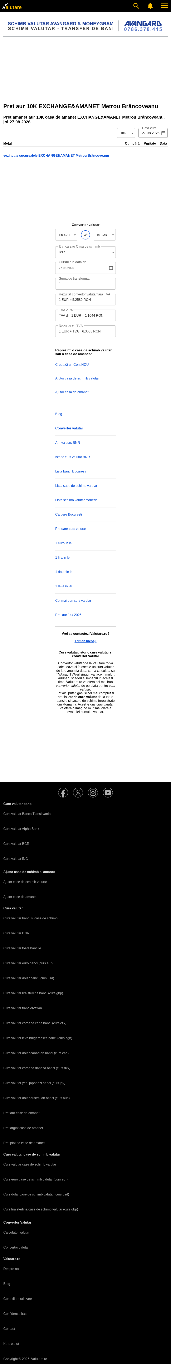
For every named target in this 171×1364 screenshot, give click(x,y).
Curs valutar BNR (16, 933)
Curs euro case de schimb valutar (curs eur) (35, 1179)
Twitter (78, 793)
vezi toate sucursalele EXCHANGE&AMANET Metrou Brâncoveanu (56, 155)
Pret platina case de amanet (24, 1143)
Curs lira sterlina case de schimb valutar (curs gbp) (40, 1209)
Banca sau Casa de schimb (79, 246)
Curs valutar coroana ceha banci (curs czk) (34, 1023)
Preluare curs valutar (70, 529)
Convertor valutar (16, 1247)
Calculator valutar (16, 1232)
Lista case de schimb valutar (76, 485)
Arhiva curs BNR (67, 442)
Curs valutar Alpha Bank (21, 829)
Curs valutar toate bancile (22, 948)
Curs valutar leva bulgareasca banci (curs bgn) (37, 1038)
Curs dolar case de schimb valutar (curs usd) (36, 1194)
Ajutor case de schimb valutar (25, 882)
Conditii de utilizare (17, 1299)
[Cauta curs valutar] (136, 6)
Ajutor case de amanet (19, 897)
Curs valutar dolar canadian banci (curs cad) (36, 1053)
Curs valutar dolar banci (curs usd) (28, 978)
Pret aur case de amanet (21, 1113)
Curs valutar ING (15, 859)
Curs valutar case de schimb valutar (29, 1164)
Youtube (108, 793)
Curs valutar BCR (16, 844)
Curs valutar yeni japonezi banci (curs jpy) (34, 1083)
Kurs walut (11, 1343)
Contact (9, 1329)
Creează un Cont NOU (72, 364)
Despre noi (11, 1269)
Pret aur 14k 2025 (68, 615)
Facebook (63, 793)
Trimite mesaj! (86, 641)
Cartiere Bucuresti (68, 514)
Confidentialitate (15, 1314)
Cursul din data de (73, 262)
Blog (58, 414)
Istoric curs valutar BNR (72, 457)
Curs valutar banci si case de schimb (30, 918)
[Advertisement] (85, 70)
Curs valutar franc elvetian (22, 1008)
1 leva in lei (63, 586)
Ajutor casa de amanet (71, 392)
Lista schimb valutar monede (76, 500)
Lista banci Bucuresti (70, 471)
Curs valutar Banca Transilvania (27, 814)
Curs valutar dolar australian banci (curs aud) (36, 1098)
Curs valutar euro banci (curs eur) (28, 963)
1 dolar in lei (64, 572)
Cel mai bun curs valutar (73, 600)
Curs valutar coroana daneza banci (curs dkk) (36, 1068)
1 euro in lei (64, 543)
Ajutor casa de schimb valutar (77, 378)
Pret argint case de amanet (23, 1128)
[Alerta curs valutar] (150, 6)
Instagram (93, 793)
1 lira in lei (62, 557)
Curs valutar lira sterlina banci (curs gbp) (33, 993)
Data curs (149, 128)
